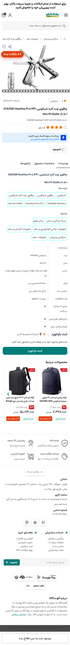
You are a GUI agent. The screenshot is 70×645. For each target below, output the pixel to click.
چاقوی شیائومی (45, 195)
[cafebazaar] (23, 577)
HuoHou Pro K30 (35, 203)
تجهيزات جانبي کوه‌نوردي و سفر (50, 229)
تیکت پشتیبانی (56, 550)
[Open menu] (66, 15)
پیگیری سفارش (56, 538)
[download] (35, 585)
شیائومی (54, 101)
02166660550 (60, 514)
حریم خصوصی (25, 542)
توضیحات (63, 163)
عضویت (14, 562)
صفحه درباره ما (56, 542)
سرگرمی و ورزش (50, 39)
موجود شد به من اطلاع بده (35, 638)
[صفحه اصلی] (64, 39)
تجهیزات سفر (32, 39)
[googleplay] (46, 577)
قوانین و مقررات (24, 538)
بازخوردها (25, 163)
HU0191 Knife (15, 203)
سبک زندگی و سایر (56, 221)
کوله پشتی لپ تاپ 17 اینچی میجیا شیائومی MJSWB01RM (53, 399)
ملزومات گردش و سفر (19, 229)
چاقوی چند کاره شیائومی (21, 195)
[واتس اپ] (43, 522)
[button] (8, 393)
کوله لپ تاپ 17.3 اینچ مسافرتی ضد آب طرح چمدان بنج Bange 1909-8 (20, 399)
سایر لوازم (38, 221)
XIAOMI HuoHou (56, 203)
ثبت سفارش (26, 546)
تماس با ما (58, 546)
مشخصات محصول (44, 163)
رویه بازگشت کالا (24, 550)
